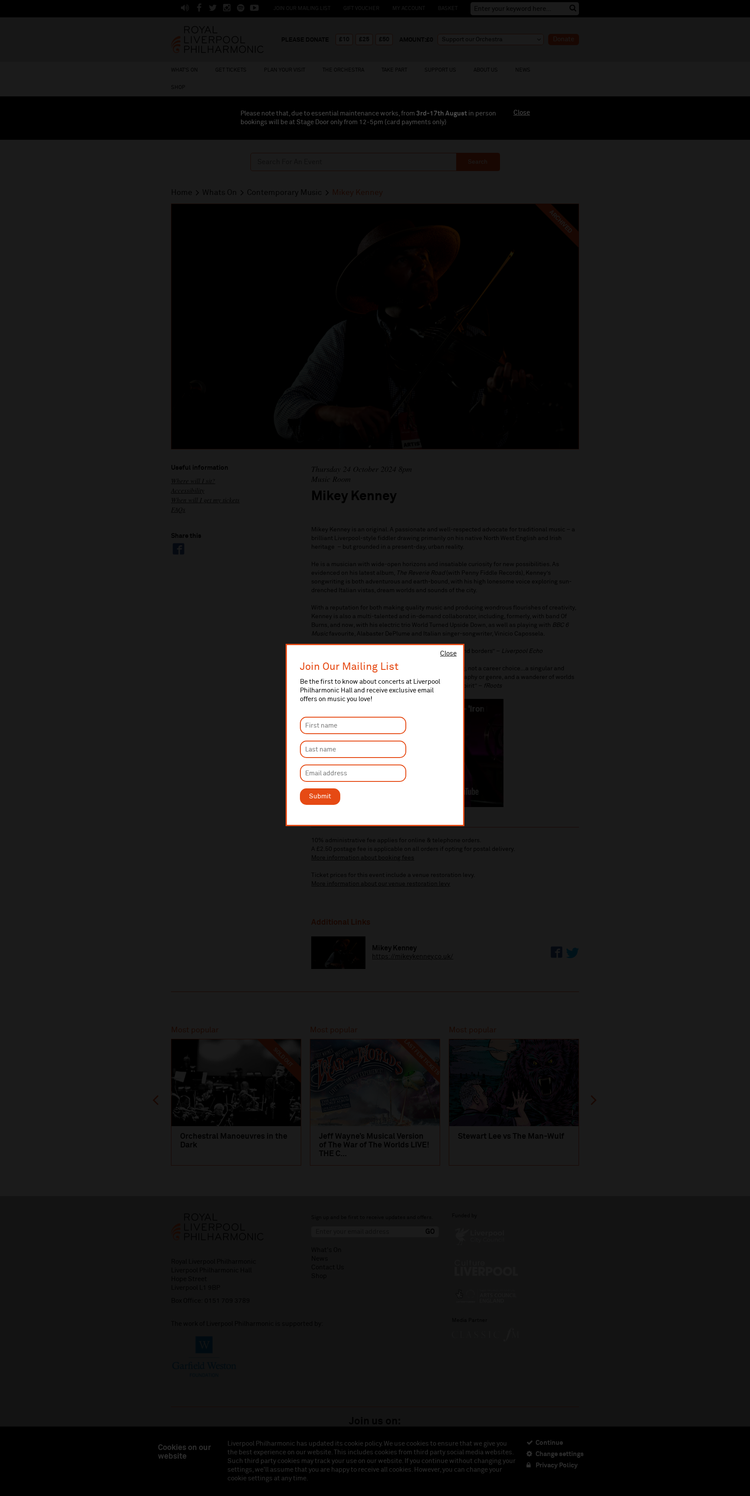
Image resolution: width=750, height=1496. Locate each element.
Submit (320, 796)
